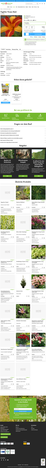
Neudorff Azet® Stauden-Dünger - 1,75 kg (5, 95)
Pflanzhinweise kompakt (23, 161)
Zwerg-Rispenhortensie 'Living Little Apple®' (37, 262)
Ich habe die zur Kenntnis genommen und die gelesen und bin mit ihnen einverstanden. (22, 414)
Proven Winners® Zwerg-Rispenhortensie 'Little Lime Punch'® (37, 350)
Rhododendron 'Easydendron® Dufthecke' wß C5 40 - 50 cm (37, 321)
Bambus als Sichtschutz (7, 161)
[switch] (43, 464)
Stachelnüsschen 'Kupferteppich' (7, 349)
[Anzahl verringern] (25, 34)
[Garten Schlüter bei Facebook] (1, 460)
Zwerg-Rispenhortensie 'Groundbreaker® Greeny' (5, 292)
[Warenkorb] (44, 4)
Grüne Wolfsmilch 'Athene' (21, 379)
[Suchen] (37, 4)
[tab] (3, 49)
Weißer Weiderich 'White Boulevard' (5, 321)
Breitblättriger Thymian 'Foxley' (22, 261)
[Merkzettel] (40, 4)
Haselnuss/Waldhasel (20, 202)
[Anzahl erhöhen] (30, 34)
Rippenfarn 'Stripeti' (4, 202)
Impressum (19, 464)
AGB (21, 414)
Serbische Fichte (19, 291)
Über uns (17, 427)
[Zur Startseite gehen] (6, 4)
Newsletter (32, 428)
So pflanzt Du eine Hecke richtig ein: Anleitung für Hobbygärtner (38, 163)
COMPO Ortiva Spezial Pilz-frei (16, 95)
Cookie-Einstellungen (34, 429)
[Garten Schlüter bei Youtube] (8, 460)
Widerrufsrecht (18, 431)
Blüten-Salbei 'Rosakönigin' (21, 231)
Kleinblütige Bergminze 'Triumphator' (5, 232)
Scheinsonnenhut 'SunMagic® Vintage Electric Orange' (22, 350)
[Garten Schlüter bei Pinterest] (6, 460)
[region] (11, 26)
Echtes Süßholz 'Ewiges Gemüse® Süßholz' (38, 203)
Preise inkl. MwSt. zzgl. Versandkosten (29, 30)
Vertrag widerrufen (4, 437)
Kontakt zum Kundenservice (4, 431)
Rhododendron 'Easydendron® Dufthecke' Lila (6, 262)
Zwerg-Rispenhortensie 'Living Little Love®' (37, 292)
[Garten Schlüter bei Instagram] (4, 460)
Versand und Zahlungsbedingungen (21, 429)
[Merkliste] (11, 207)
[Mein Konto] (42, 4)
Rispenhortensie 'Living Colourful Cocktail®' (38, 232)
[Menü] (44, 459)
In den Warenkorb (38, 34)
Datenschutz (26, 464)
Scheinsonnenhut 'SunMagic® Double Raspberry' (6, 379)
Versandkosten (21, 466)
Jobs (32, 427)
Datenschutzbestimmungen (23, 413)
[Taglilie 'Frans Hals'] (11, 26)
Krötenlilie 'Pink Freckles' (21, 320)
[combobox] (31, 4)
